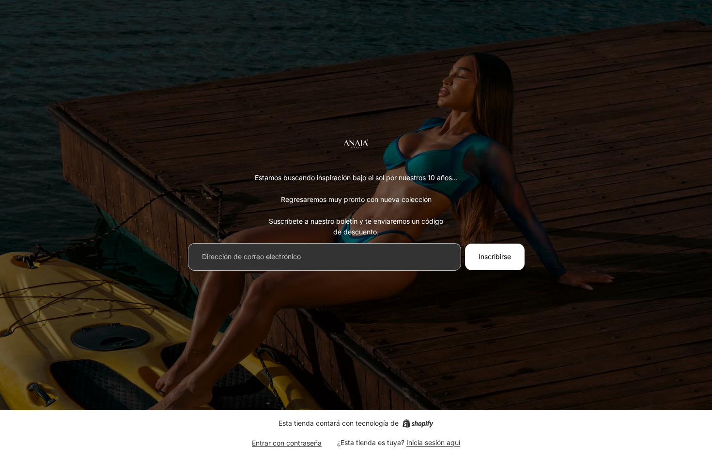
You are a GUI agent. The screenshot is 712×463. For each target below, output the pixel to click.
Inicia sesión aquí (433, 442)
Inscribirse (495, 256)
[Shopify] (417, 423)
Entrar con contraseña (287, 443)
